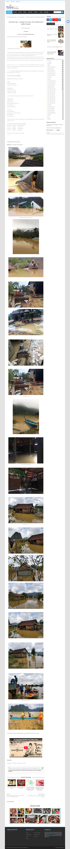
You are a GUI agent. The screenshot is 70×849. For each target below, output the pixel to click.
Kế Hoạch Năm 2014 (51, 96)
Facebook (15, 763)
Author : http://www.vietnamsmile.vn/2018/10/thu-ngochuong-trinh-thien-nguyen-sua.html (25, 769)
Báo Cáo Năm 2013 (51, 98)
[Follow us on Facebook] (48, 19)
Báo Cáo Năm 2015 (51, 84)
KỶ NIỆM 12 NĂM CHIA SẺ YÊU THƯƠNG (21, 788)
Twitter (20, 763)
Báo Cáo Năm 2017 (51, 71)
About (8, 1)
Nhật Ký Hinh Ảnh (51, 86)
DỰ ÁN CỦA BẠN (51, 108)
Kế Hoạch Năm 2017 (51, 74)
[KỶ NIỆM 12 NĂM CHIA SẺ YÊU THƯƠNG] (21, 783)
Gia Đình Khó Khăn (51, 110)
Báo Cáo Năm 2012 (51, 102)
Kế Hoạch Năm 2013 (51, 100)
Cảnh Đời (49, 104)
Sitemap (13, 1)
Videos (49, 65)
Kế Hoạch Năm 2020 (51, 88)
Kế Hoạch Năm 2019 (51, 90)
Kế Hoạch (49, 63)
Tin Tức (49, 61)
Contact (18, 1)
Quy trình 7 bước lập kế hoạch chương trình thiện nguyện (51, 40)
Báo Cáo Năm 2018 (51, 92)
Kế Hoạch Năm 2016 (26, 28)
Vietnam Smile (50, 834)
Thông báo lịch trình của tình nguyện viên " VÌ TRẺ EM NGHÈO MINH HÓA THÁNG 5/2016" (40, 789)
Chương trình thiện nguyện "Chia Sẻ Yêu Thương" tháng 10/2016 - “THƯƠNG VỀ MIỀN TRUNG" (30, 789)
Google (9, 763)
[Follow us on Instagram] (59, 19)
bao (48, 116)
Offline (49, 114)
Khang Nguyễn (61, 847)
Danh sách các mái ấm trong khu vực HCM (54, 46)
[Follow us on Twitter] (50, 19)
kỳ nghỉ (49, 118)
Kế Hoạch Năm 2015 (51, 73)
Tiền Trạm (50, 77)
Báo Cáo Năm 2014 (51, 94)
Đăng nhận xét (10, 801)
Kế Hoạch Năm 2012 (51, 112)
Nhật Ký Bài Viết (51, 69)
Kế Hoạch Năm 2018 (51, 82)
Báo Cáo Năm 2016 (51, 67)
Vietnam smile (8, 134)
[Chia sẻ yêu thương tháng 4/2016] (12, 783)
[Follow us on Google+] (53, 19)
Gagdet (48, 132)
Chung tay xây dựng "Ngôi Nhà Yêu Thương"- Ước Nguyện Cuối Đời (51, 52)
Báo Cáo (49, 79)
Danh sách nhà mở (51, 106)
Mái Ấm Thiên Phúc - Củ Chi (52, 28)
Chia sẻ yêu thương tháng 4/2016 (11, 788)
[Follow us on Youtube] (56, 19)
